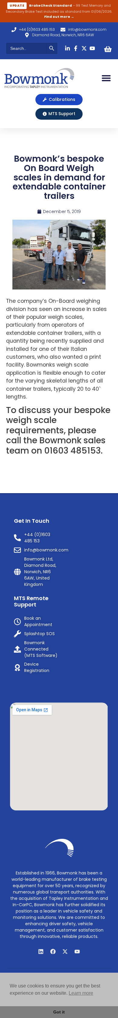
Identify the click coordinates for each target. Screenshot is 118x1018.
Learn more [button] (81, 993)
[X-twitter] (65, 951)
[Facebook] (53, 951)
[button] (106, 78)
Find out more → (59, 16)
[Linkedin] (41, 951)
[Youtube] (77, 951)
